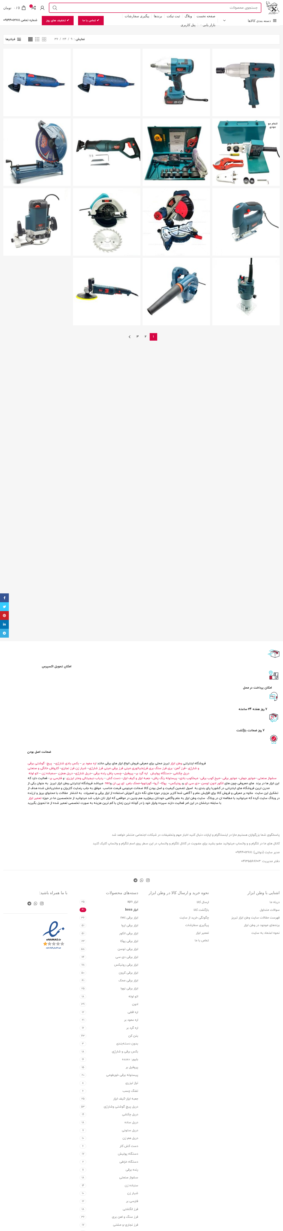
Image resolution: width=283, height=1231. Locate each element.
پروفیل (128, 773)
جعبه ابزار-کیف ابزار (125, 1099)
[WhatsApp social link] (142, 880)
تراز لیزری (131, 1083)
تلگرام (125, 843)
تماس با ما (202, 940)
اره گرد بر (142, 773)
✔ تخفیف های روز (57, 21)
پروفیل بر (132, 1067)
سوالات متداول (270, 910)
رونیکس (175, 783)
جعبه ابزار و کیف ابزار (136, 778)
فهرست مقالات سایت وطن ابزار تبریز (255, 918)
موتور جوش (247, 778)
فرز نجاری (68, 768)
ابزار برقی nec (129, 918)
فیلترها (10, 39)
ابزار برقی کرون (128, 973)
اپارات (207, 835)
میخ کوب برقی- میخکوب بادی (200, 778)
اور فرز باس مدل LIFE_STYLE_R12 (37, 212)
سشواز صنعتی (267, 778)
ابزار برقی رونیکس (126, 965)
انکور (220, 783)
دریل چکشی (181, 773)
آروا (156, 783)
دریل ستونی (130, 1130)
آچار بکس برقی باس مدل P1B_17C (246, 73)
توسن (205, 783)
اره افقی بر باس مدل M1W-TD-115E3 (107, 143)
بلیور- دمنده (130, 1059)
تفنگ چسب (130, 1091)
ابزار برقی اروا (129, 925)
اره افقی (133, 1012)
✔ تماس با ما (90, 21)
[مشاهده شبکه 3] (37, 39)
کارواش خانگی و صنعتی (43, 768)
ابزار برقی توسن (128, 949)
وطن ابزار (176, 763)
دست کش (113, 778)
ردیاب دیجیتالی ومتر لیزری (84, 778)
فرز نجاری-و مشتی (125, 1225)
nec (107, 783)
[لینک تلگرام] (135, 880)
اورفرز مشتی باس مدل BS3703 (246, 282)
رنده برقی (100, 773)
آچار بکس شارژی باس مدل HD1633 (176, 73)
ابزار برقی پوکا (129, 941)
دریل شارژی (83, 773)
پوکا (163, 783)
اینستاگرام (221, 835)
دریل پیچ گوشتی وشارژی (121, 1107)
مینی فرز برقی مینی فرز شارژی (110, 768)
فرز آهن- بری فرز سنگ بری (167, 768)
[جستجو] (54, 8)
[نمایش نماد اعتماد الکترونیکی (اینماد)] (53, 935)
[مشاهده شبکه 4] (30, 39)
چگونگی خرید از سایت (194, 918)
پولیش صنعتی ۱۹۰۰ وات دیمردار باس (106, 282)
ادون (213, 783)
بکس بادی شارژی (67, 763)
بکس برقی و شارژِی (125, 1052)
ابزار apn (132, 902)
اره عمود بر (89, 763)
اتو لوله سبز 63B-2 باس (176, 143)
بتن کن (133, 1036)
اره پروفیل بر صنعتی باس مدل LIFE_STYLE (37, 143)
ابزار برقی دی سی (126, 957)
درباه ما (275, 902)
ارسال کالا (203, 902)
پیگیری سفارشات (197, 925)
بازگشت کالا (201, 910)
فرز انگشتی (130, 1209)
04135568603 (251, 861)
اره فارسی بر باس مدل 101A (176, 212)
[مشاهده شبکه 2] (44, 39)
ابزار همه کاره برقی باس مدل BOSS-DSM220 (106, 73)
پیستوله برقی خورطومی (122, 1075)
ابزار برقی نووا (129, 988)
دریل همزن (65, 773)
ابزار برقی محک (128, 980)
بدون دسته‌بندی (127, 1044)
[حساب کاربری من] (42, 7)
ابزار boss (131, 910)
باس (129, 783)
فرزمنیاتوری (140, 768)
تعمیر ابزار (35, 798)
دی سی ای (192, 783)
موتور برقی (229, 778)
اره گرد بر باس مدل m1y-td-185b (106, 212)
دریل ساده (131, 1122)
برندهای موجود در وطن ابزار (262, 925)
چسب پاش (114, 773)
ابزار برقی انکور (128, 933)
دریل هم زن (130, 1138)
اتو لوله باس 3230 (245, 141)
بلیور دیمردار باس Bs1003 (176, 280)
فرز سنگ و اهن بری (125, 1217)
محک (136, 783)
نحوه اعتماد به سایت (265, 933)
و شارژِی (193, 768)
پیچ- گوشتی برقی (40, 763)
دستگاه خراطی (128, 1162)
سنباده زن (131, 1185)
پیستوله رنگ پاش (165, 778)
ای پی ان (118, 783)
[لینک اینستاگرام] (148, 880)
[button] (176, 301)
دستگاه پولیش (160, 773)
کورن (148, 783)
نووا (143, 783)
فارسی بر (56, 778)
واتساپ (113, 843)
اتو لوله (33, 773)
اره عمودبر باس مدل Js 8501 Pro (246, 212)
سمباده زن (49, 773)
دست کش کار (129, 1146)
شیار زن (80, 768)
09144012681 (243, 852)
